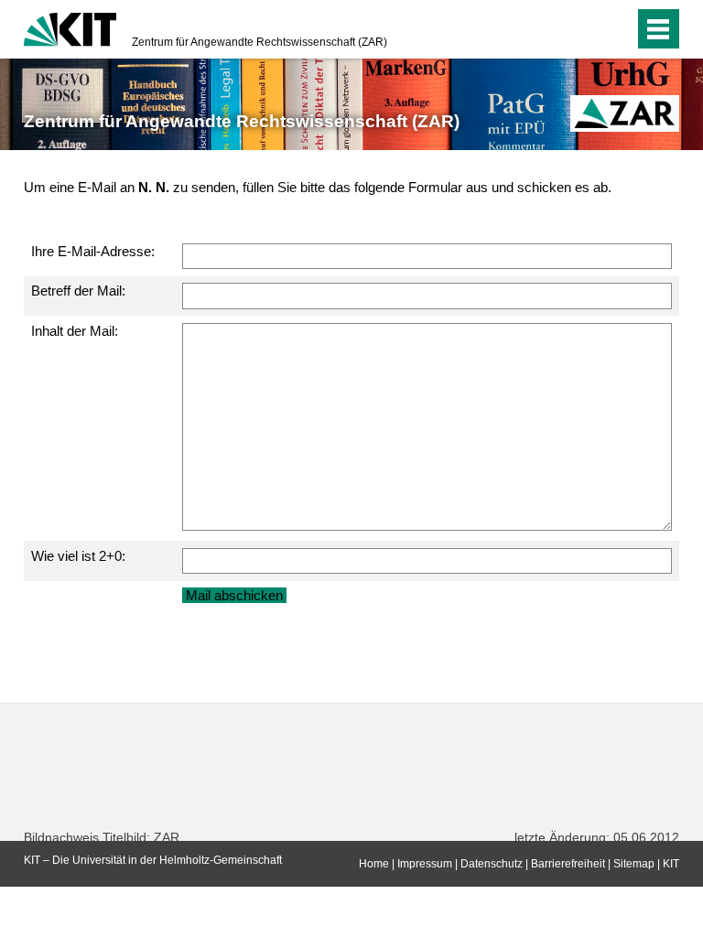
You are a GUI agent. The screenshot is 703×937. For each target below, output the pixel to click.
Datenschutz (491, 863)
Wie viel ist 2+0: (78, 556)
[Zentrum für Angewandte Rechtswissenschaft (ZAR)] (624, 113)
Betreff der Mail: (78, 290)
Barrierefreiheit (568, 863)
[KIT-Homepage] (70, 27)
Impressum (424, 863)
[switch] (583, 29)
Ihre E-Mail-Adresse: (93, 251)
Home (374, 863)
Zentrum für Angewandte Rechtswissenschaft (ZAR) (259, 42)
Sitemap (633, 863)
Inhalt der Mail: (74, 331)
